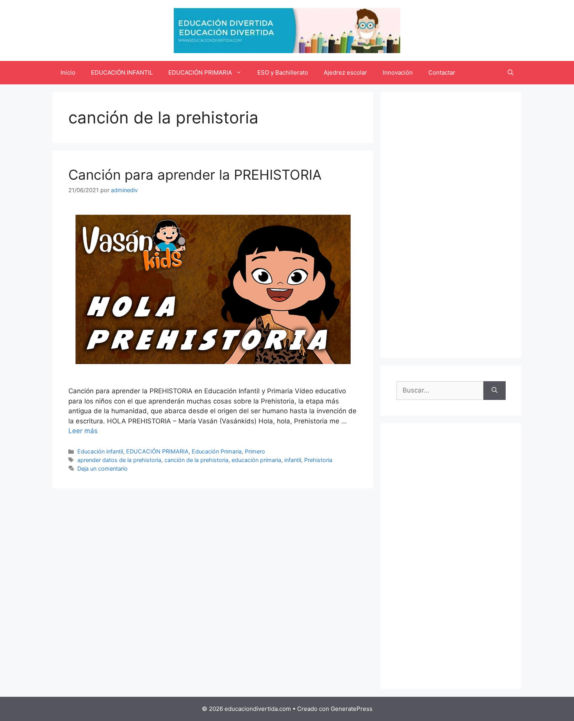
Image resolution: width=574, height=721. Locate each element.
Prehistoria (318, 460)
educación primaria (256, 460)
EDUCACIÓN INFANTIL (122, 72)
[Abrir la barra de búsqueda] (510, 72)
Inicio (68, 72)
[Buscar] (494, 390)
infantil (292, 460)
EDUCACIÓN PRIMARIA (200, 72)
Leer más (83, 431)
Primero (255, 451)
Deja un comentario (102, 468)
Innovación (398, 72)
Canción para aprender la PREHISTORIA (195, 174)
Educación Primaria (217, 451)
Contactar (441, 72)
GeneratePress (352, 708)
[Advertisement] (451, 225)
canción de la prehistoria (196, 460)
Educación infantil (100, 451)
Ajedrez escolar (345, 72)
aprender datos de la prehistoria (119, 460)
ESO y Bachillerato (282, 72)
